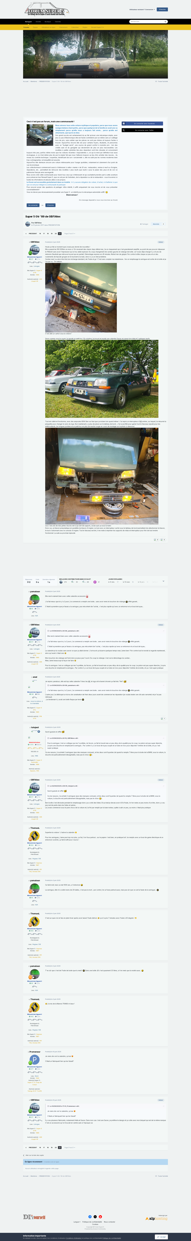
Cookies (95, 1224)
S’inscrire (162, 9)
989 (38, 694)
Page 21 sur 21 (69, 233)
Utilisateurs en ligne (48, 27)
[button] (160, 54)
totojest (35, 727)
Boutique (48, 22)
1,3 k (38, 609)
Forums (26, 27)
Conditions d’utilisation (74, 1238)
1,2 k (38, 845)
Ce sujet (157, 21)
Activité (38, 22)
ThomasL (35, 828)
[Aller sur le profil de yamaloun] (35, 599)
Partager (144, 224)
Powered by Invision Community (95, 1229)
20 (56, 233)
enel (35, 677)
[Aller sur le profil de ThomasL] (35, 836)
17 (44, 233)
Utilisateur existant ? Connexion (141, 9)
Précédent (33, 233)
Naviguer (28, 22)
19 (51, 233)
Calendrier (75, 27)
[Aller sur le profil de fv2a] (94, 582)
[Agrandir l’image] (81, 297)
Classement (63, 27)
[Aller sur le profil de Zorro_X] (83, 582)
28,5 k (38, 744)
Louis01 (163, 76)
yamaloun (35, 591)
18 (48, 233)
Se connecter (33, 205)
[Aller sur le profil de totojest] (35, 735)
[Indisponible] (101, 379)
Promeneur (35, 1052)
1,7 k (38, 259)
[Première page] (26, 233)
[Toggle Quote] (48, 631)
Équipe (35, 27)
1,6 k (38, 1069)
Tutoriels (58, 22)
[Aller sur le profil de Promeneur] (35, 1060)
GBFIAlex (38, 223)
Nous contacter (109, 1222)
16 (40, 233)
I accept (162, 1237)
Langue (76, 1222)
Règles (85, 27)
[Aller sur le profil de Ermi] (72, 582)
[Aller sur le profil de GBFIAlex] (27, 224)
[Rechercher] (165, 21)
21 (59, 233)
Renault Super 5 (97, 27)
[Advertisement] (63, 101)
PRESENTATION (54, 225)
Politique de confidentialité (92, 1222)
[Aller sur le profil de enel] (35, 685)
